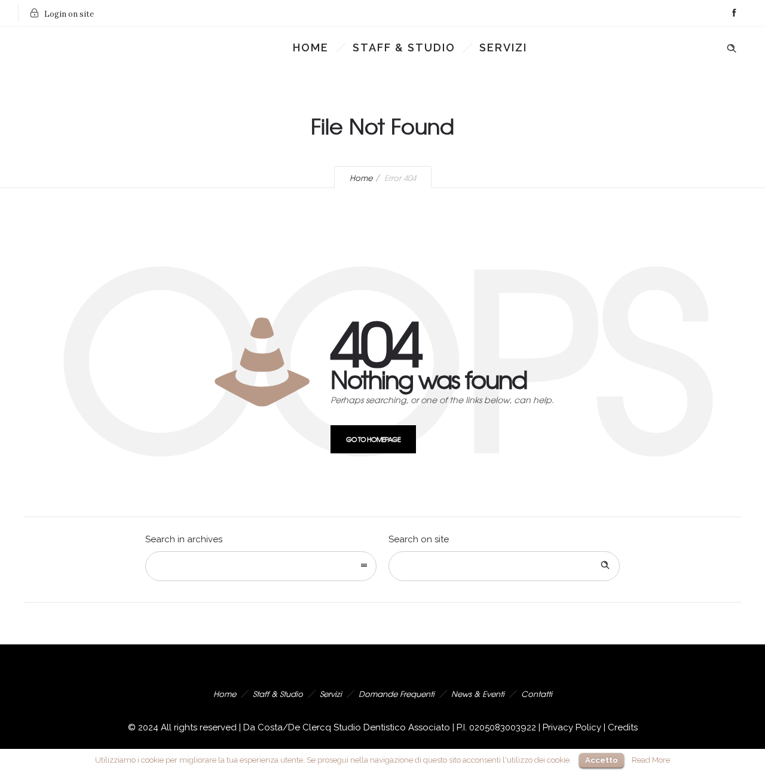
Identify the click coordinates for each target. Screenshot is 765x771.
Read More (651, 759)
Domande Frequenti (396, 693)
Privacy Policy (572, 727)
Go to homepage (373, 439)
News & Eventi (477, 693)
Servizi (503, 47)
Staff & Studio (404, 47)
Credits (623, 727)
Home (311, 47)
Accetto (601, 759)
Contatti (536, 693)
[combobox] (261, 566)
